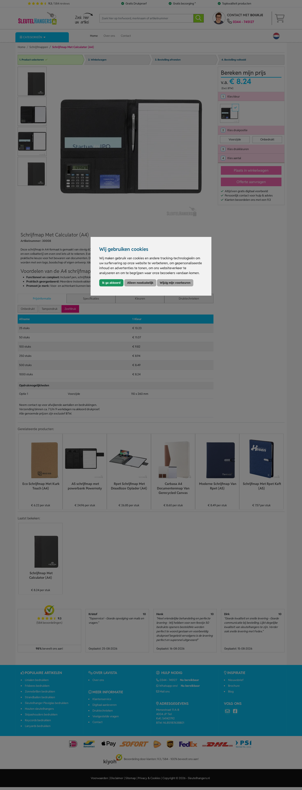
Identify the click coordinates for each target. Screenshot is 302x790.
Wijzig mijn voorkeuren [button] (175, 283)
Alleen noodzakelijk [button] (140, 283)
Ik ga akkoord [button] (111, 283)
